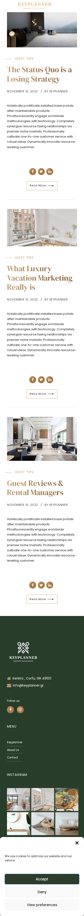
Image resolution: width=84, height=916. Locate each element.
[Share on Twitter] (41, 171)
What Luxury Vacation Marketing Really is (40, 277)
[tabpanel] (42, 439)
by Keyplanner (56, 91)
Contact (12, 757)
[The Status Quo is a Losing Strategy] (42, 29)
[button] (77, 843)
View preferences (42, 904)
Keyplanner (14, 742)
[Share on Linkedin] (49, 171)
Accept (42, 879)
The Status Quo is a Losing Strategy (39, 74)
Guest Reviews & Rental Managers (35, 488)
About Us (13, 750)
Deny (42, 892)
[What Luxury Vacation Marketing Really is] (42, 227)
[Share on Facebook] (32, 171)
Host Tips (24, 58)
